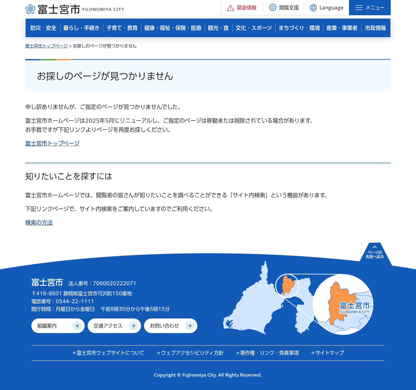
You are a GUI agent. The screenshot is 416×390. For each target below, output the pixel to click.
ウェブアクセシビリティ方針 (192, 352)
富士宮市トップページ (46, 46)
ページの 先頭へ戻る (375, 254)
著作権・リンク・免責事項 (269, 352)
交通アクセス (107, 325)
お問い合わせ (164, 325)
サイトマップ (330, 352)
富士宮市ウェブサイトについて (110, 352)
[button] (242, 7)
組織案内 (47, 325)
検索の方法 (39, 222)
